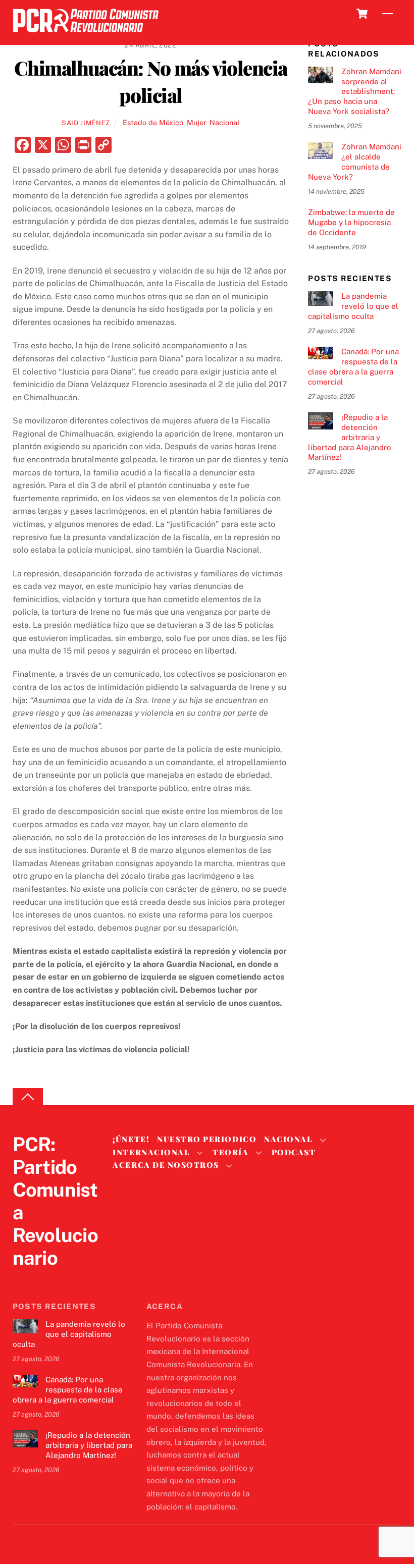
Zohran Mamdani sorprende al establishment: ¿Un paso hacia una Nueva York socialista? (354, 91)
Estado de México (153, 122)
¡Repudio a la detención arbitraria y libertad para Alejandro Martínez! (349, 437)
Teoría (230, 1152)
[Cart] (362, 14)
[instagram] (71, 1278)
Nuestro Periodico (206, 1139)
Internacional (151, 1152)
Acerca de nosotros (166, 1165)
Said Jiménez (86, 123)
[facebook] (47, 1278)
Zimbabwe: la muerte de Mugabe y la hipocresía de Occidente (351, 222)
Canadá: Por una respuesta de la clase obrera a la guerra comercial (353, 366)
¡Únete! (131, 1139)
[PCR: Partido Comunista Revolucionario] (86, 35)
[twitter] (23, 1278)
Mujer (196, 122)
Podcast (294, 1152)
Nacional (224, 122)
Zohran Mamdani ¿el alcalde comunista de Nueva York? (354, 161)
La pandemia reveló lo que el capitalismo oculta (353, 306)
